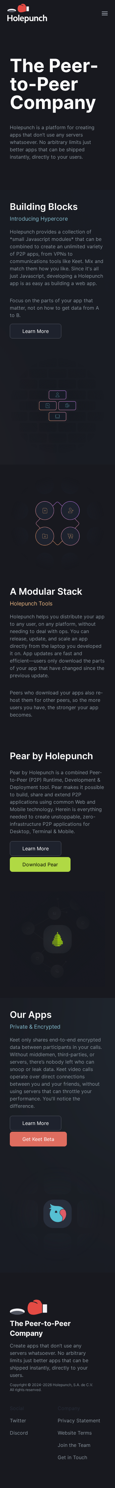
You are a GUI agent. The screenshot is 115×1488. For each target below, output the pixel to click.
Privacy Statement (79, 1420)
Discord (19, 1433)
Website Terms (75, 1433)
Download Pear (40, 864)
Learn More (35, 331)
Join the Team (74, 1445)
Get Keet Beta (38, 1139)
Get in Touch (72, 1457)
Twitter (18, 1420)
